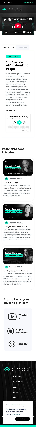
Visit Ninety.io (28, 2)
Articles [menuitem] (16, 392)
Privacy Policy (16, 414)
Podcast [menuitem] (17, 376)
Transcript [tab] (23, 48)
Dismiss (22, 419)
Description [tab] (9, 48)
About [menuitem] (16, 397)
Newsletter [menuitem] (18, 382)
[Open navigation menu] (32, 9)
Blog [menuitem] (15, 387)
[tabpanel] (18, 94)
